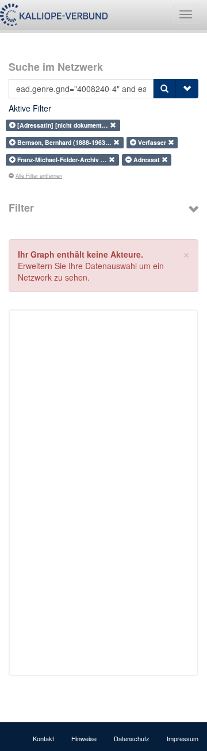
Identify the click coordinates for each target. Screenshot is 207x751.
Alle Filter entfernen (39, 175)
